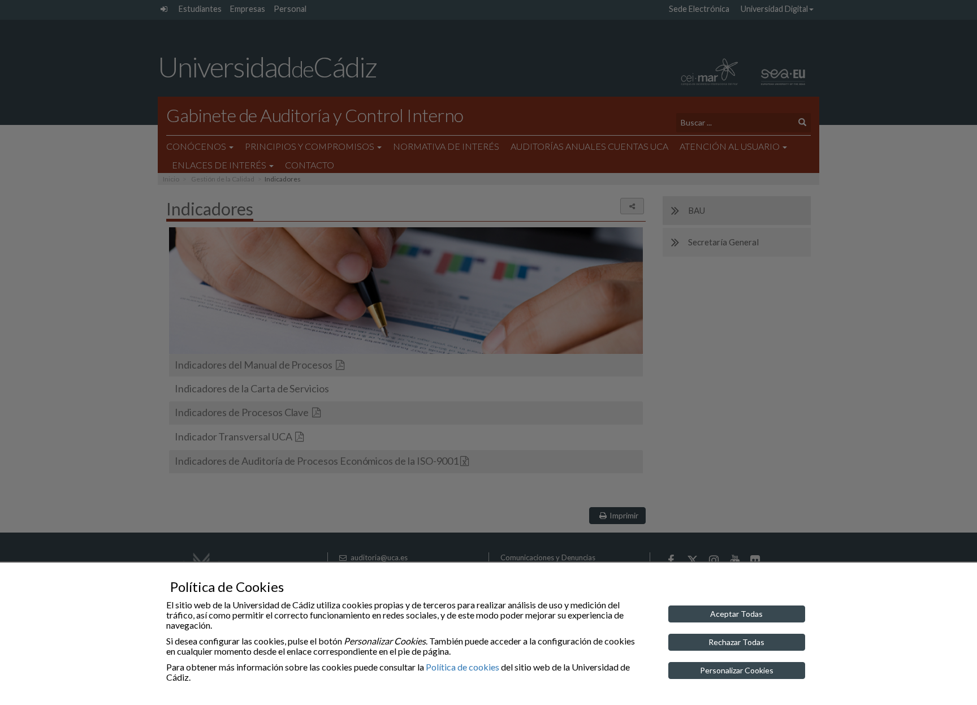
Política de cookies (462, 666)
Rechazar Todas (736, 642)
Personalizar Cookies (736, 670)
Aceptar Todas (736, 614)
